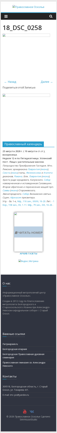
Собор (47, 179)
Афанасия (15, 197)
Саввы (6, 190)
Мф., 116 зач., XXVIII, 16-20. (31, 201)
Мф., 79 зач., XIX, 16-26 (40, 204)
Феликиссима (33, 172)
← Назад (10, 82)
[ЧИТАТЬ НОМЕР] (28, 214)
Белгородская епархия (15, 349)
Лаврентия (34, 169)
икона (44, 169)
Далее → (47, 82)
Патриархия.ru (10, 344)
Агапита (48, 172)
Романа (18, 176)
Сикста (6, 172)
